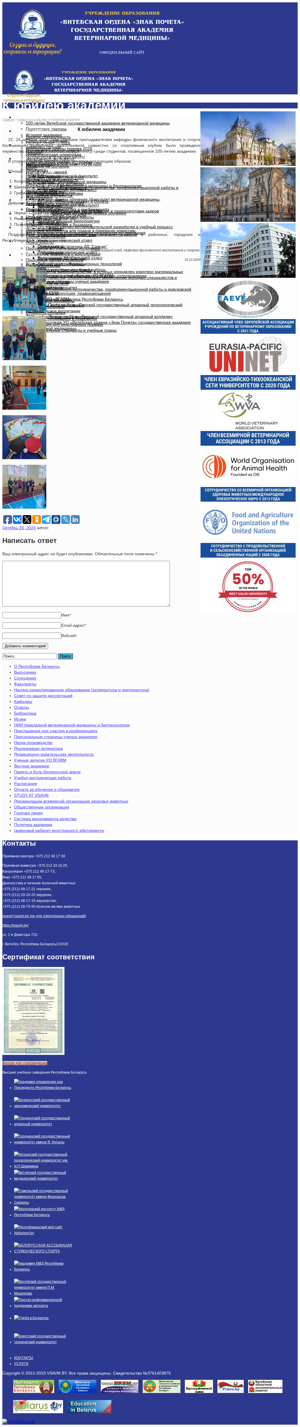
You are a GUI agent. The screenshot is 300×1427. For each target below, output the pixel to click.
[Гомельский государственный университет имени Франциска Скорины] (43, 1202)
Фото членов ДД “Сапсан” (62, 258)
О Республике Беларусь (37, 666)
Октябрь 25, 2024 (19, 527)
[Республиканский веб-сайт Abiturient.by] (43, 1233)
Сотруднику (25, 678)
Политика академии (33, 824)
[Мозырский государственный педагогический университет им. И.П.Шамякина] (43, 1166)
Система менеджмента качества (45, 818)
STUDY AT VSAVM (31, 795)
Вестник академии (31, 766)
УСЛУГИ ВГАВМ (36, 172)
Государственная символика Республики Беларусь (74, 299)
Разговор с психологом (48, 281)
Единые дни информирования (55, 305)
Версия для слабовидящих (24, 1063)
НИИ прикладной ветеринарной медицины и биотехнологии (72, 725)
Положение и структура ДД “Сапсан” (73, 246)
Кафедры (23, 701)
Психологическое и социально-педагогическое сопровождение (86, 275)
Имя (66, 615)
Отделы (21, 707)
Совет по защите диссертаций (43, 695)
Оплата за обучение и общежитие (47, 789)
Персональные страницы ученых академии (55, 736)
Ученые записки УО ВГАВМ (40, 760)
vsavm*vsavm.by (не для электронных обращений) (44, 916)
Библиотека (25, 713)
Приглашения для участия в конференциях (56, 730)
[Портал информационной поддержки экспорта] (43, 1306)
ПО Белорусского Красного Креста (59, 270)
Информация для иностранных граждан (64, 324)
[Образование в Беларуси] (91, 1415)
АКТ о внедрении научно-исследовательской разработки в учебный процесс (99, 226)
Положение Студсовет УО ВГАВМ (70, 211)
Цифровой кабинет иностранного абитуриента (59, 830)
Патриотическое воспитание (53, 311)
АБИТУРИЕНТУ (36, 131)
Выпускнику (25, 672)
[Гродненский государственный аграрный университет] (43, 1124)
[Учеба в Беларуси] (31, 1318)
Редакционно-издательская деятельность (54, 754)
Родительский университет (51, 287)
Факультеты (25, 684)
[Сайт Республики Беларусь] (40, 1415)
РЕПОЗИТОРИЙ (36, 199)
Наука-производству (33, 742)
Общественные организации (41, 807)
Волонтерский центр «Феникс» (55, 264)
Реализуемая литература (38, 748)
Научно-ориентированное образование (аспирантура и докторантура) (81, 689)
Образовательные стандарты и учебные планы (71, 330)
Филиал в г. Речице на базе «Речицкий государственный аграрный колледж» (99, 316)
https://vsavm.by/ (15, 925)
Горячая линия (28, 812)
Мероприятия (39, 164)
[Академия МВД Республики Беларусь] (43, 1269)
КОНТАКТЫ (31, 255)
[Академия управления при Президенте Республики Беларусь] (43, 1088)
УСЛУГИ (21, 1364)
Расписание (25, 783)
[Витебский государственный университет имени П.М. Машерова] (43, 1293)
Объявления (50, 205)
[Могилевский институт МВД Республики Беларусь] (43, 1215)
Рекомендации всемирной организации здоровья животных (71, 801)
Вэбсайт (69, 635)
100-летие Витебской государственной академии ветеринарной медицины (98, 123)
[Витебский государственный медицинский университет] (43, 1178)
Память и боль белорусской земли (47, 771)
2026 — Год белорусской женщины (59, 316)
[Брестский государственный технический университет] (43, 1342)
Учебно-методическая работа (42, 777)
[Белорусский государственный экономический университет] (43, 1106)
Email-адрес (73, 625)
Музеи (20, 719)
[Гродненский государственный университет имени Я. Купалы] (43, 1142)
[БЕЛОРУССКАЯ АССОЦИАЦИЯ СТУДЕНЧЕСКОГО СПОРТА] (43, 1251)
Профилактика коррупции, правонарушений (68, 293)
